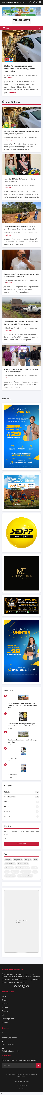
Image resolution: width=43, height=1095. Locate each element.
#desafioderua (10, 864)
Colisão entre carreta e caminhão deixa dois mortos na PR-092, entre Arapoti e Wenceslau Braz (22, 705)
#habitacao (8, 868)
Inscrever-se (21, 844)
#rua (35, 872)
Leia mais (13, 92)
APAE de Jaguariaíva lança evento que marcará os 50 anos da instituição (21, 370)
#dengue (28, 860)
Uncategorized (8, 1018)
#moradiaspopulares (22, 868)
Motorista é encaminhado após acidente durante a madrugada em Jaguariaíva (19, 68)
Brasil (4, 1000)
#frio (35, 860)
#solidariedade (10, 876)
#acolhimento (26, 872)
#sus (6, 872)
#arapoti (8, 860)
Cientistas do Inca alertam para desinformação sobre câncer (22, 741)
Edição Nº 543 (12, 774)
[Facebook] (30, 2)
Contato (5, 1022)
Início (4, 996)
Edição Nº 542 (12, 758)
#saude (34, 868)
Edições (5, 1007)
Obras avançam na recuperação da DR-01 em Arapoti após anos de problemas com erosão (20, 227)
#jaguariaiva (18, 860)
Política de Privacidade (21, 1081)
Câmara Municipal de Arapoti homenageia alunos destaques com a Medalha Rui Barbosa (22, 725)
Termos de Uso (21, 1085)
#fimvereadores (23, 864)
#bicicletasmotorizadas (25, 876)
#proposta (15, 872)
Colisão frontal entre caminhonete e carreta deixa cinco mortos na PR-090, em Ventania (21, 322)
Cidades (9, 78)
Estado (5, 1015)
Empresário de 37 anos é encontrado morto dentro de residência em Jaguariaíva (21, 275)
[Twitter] (34, 2)
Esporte (5, 1011)
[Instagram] (37, 2)
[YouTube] (40, 2)
